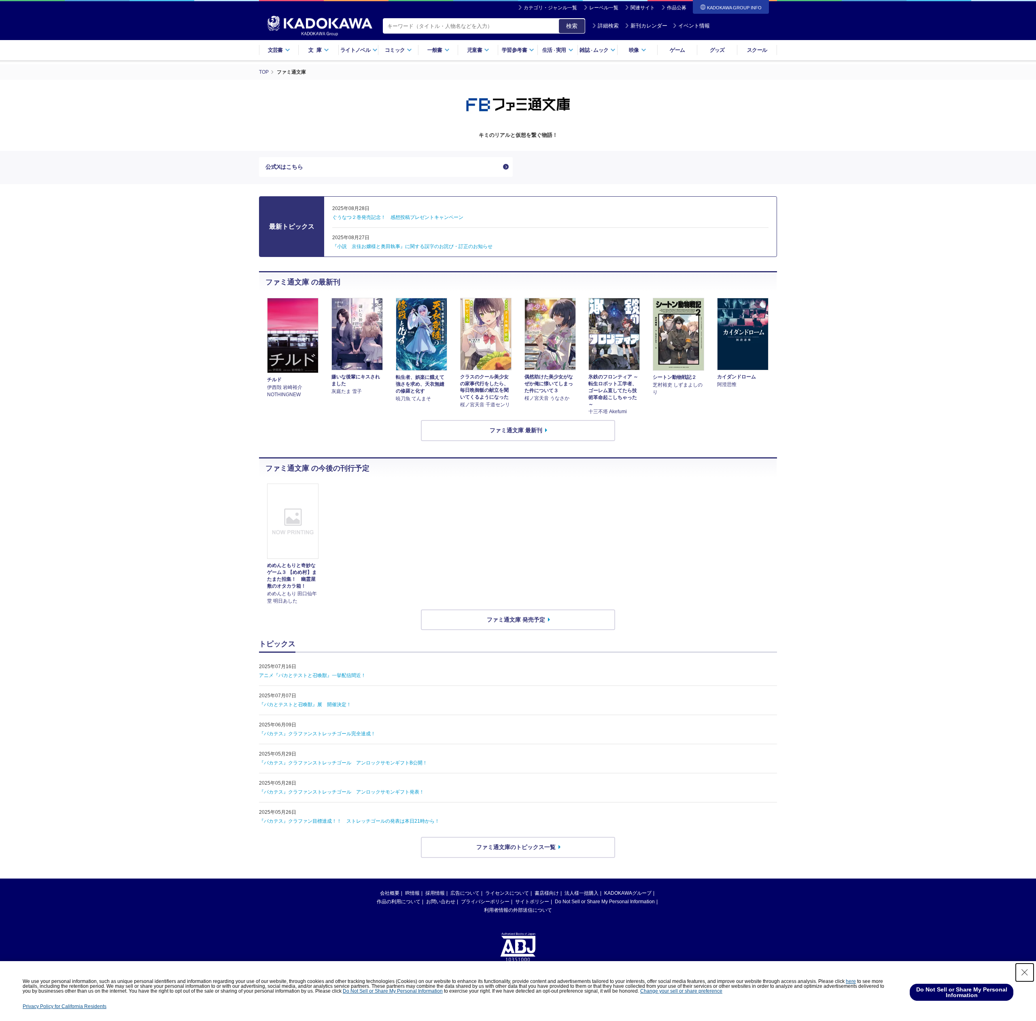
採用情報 (435, 893)
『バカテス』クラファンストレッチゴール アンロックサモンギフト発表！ (341, 792)
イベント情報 (694, 26)
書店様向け (547, 893)
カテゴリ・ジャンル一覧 (550, 8)
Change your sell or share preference (681, 991)
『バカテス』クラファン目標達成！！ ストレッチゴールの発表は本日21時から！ (349, 821)
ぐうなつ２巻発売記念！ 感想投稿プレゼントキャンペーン (397, 217)
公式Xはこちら (284, 166)
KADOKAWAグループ (628, 893)
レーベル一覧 (603, 8)
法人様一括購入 (582, 893)
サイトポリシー (532, 901)
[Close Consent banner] (1025, 972)
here (851, 981)
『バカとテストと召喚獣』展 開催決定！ (305, 704)
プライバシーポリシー (485, 901)
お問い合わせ (440, 901)
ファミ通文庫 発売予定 (516, 619)
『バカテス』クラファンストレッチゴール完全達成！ (317, 734)
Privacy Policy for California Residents (64, 1006)
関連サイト (643, 8)
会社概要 (389, 893)
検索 (571, 26)
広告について (465, 893)
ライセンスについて (507, 893)
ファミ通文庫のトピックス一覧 (516, 847)
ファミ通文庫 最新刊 (516, 430)
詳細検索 (608, 26)
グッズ (717, 50)
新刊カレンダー (649, 26)
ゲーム (677, 50)
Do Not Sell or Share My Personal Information (605, 901)
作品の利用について (398, 901)
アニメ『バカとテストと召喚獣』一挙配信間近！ (312, 675)
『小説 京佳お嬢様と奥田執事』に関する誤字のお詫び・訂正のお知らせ (412, 246)
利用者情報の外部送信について (518, 910)
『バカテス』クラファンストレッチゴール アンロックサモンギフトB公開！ (343, 763)
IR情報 (412, 893)
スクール (757, 50)
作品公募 (676, 8)
